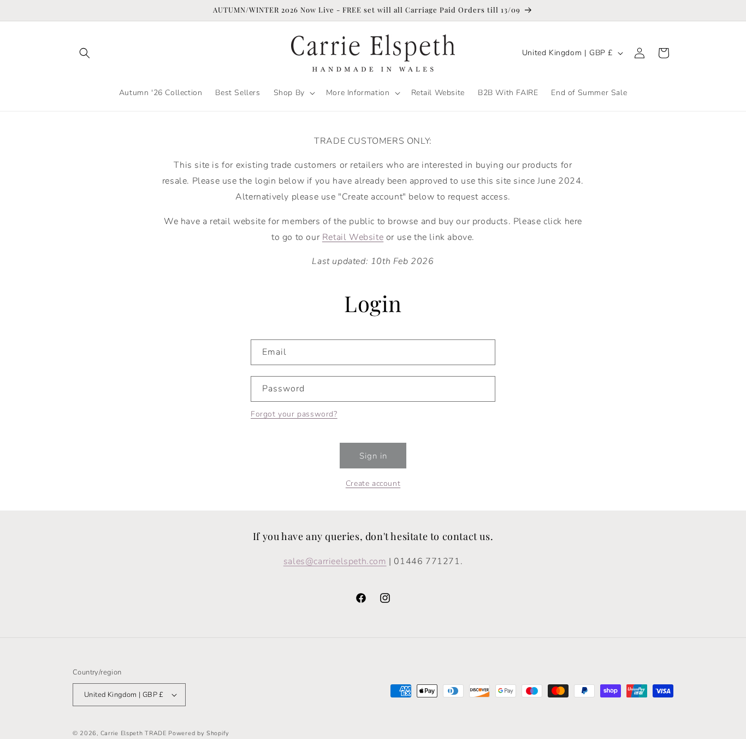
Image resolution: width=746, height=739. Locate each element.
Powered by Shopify (198, 733)
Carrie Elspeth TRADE (133, 733)
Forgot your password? (294, 414)
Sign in (373, 455)
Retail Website (352, 237)
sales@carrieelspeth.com (335, 561)
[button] (85, 53)
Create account (373, 483)
